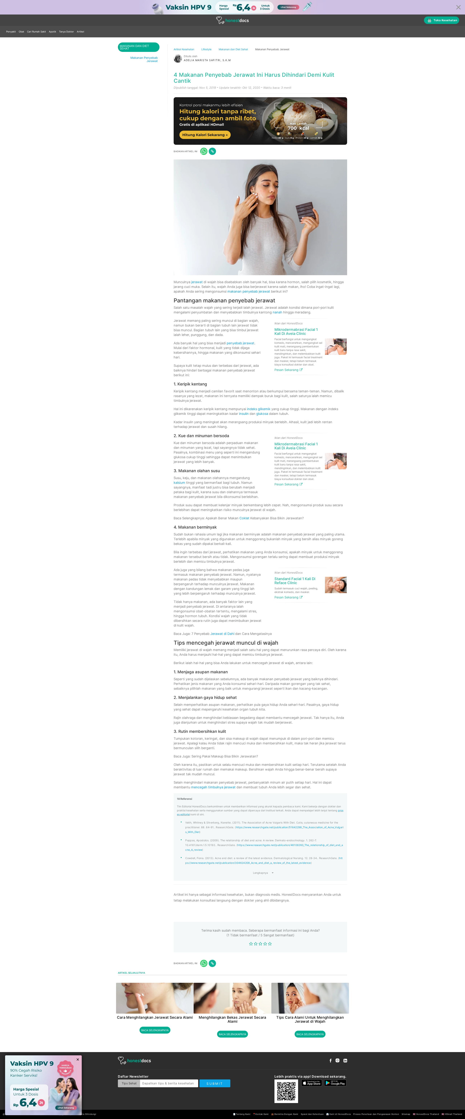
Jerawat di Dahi (222, 634)
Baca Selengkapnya (155, 1030)
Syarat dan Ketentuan (312, 1114)
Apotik (52, 31)
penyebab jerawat (240, 343)
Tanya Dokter (66, 31)
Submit (215, 1083)
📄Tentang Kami (241, 1114)
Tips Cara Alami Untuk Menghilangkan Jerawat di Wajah (310, 1019)
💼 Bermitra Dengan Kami (284, 1114)
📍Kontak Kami (261, 1114)
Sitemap (406, 1114)
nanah (277, 312)
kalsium (179, 482)
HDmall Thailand (453, 1114)
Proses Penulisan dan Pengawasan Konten (376, 1114)
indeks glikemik (258, 409)
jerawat (197, 282)
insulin (244, 414)
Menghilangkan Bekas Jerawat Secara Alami (232, 1019)
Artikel (80, 31)
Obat (21, 31)
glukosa (262, 414)
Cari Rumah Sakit (36, 31)
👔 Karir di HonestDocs (338, 1114)
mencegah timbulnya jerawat (213, 787)
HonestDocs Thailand (427, 1114)
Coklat (244, 518)
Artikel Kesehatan (184, 49)
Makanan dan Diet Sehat (234, 49)
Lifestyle (206, 49)
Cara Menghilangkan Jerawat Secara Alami (155, 1017)
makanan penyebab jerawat (248, 291)
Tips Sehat (129, 1083)
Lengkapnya (260, 872)
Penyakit (11, 31)
